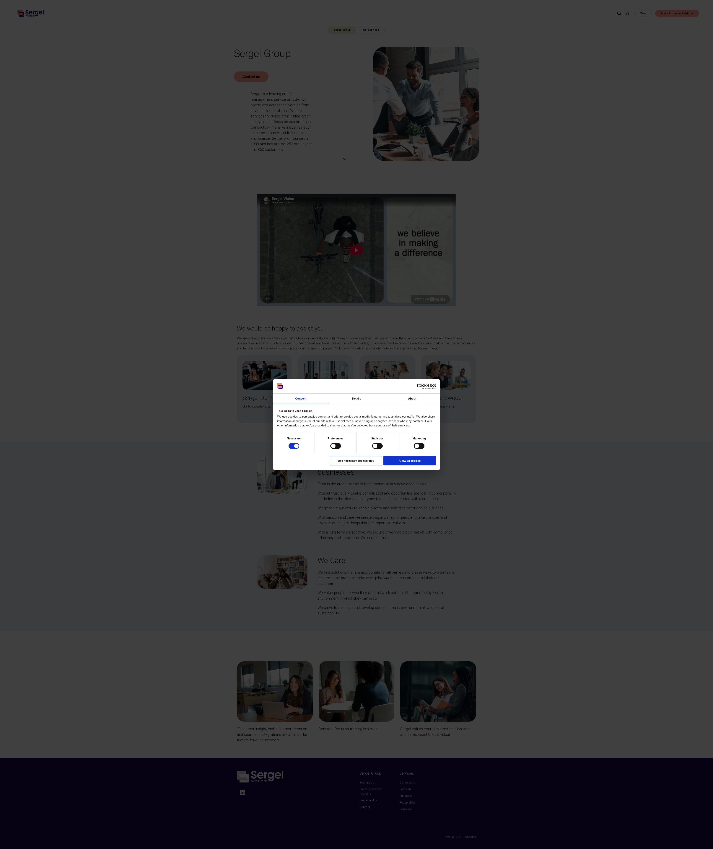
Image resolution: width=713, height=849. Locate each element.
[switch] (335, 446)
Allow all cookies (410, 460)
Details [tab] (356, 398)
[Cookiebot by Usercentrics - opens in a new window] (419, 386)
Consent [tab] (300, 398)
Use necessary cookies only (356, 460)
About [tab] (412, 398)
